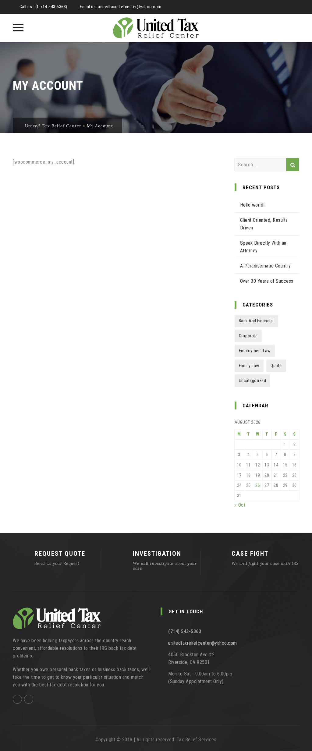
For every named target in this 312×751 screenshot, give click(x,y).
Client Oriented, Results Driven (264, 224)
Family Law (249, 365)
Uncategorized (252, 380)
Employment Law (255, 350)
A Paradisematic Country (265, 266)
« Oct (240, 505)
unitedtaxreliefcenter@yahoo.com (129, 6)
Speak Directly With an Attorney (263, 246)
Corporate (248, 335)
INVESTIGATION (157, 553)
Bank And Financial (256, 320)
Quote (276, 365)
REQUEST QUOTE (59, 553)
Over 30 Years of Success (266, 281)
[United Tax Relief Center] (156, 28)
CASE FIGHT (250, 553)
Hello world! (252, 205)
